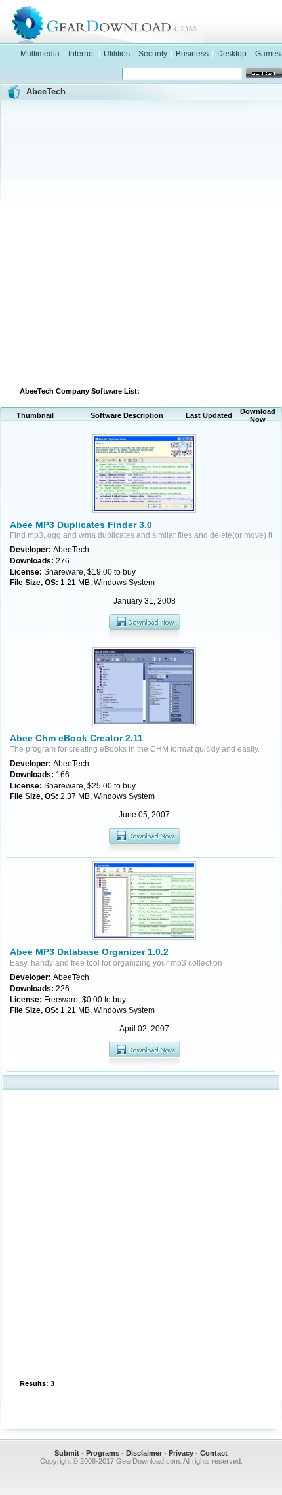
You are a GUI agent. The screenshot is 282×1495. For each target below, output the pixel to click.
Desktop (232, 53)
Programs (102, 1453)
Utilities (117, 53)
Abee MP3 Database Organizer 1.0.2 (89, 952)
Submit (66, 1453)
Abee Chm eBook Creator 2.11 (76, 738)
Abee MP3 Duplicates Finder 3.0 (81, 525)
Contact (214, 1453)
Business (192, 53)
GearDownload (154, 22)
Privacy (181, 1453)
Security (152, 53)
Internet (81, 53)
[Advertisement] (141, 241)
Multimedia (40, 53)
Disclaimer (144, 1453)
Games (268, 53)
